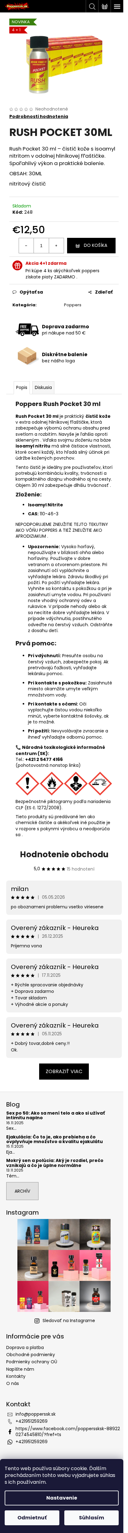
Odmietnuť (32, 1517)
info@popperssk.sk (36, 1414)
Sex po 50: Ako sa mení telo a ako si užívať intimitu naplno (55, 1115)
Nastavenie (61, 1497)
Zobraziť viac (64, 1071)
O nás (12, 1383)
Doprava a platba (25, 1347)
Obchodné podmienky (30, 1355)
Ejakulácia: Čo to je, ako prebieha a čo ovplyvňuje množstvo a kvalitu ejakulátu (54, 1139)
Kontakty (15, 1376)
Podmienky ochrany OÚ (31, 1362)
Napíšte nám (20, 1369)
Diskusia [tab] (43, 387)
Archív (22, 1191)
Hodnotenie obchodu (64, 854)
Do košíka (95, 245)
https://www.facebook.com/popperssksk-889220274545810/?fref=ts (68, 1432)
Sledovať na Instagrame (69, 1320)
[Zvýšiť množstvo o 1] (56, 245)
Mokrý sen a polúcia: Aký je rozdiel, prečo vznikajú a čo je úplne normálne (54, 1163)
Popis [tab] (21, 387)
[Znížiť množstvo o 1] (26, 245)
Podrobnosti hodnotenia (38, 117)
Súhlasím (91, 1517)
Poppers (72, 305)
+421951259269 (32, 1421)
